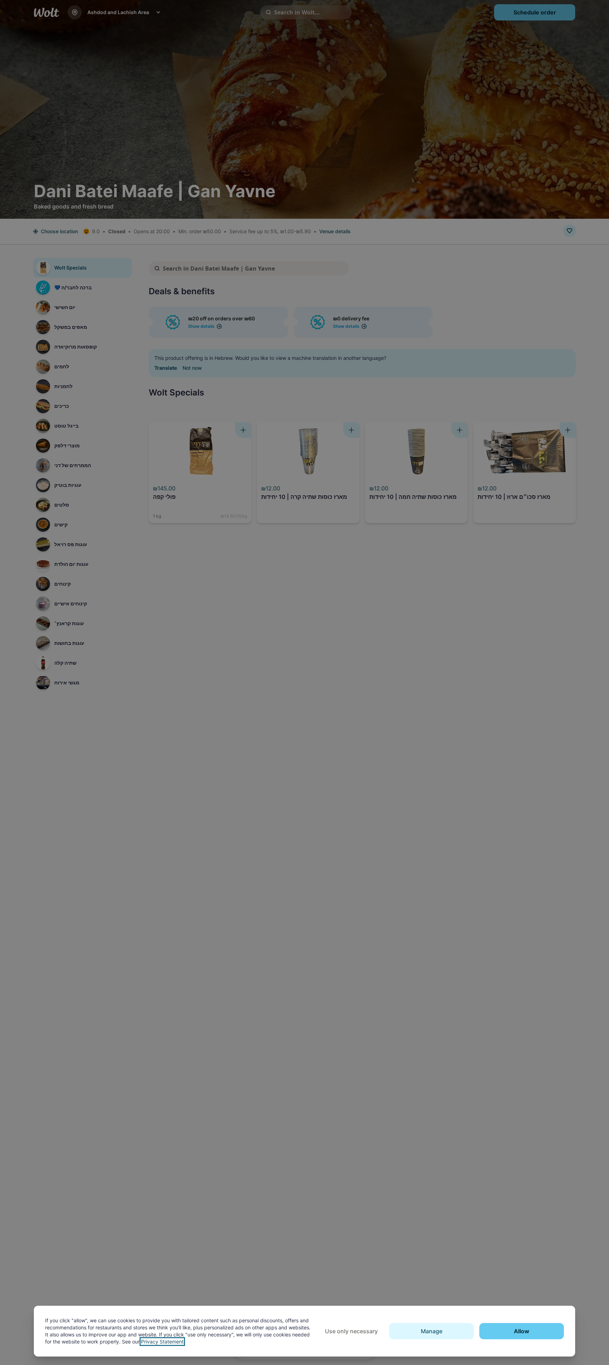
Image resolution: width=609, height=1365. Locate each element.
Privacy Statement (162, 1342)
